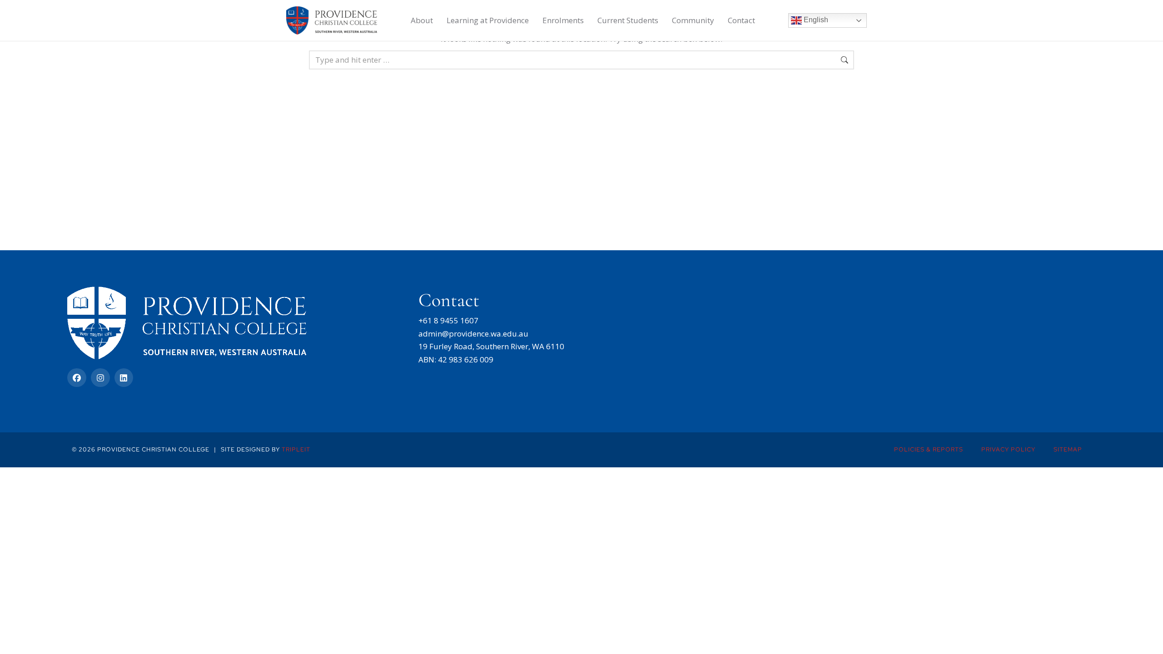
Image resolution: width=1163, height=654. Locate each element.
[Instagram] (100, 377)
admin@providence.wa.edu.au (473, 333)
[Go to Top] (1150, 641)
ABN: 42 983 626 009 (455, 359)
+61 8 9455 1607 (448, 320)
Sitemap (1068, 449)
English (815, 20)
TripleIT (296, 449)
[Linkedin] (124, 377)
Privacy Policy (1008, 449)
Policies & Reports (928, 449)
